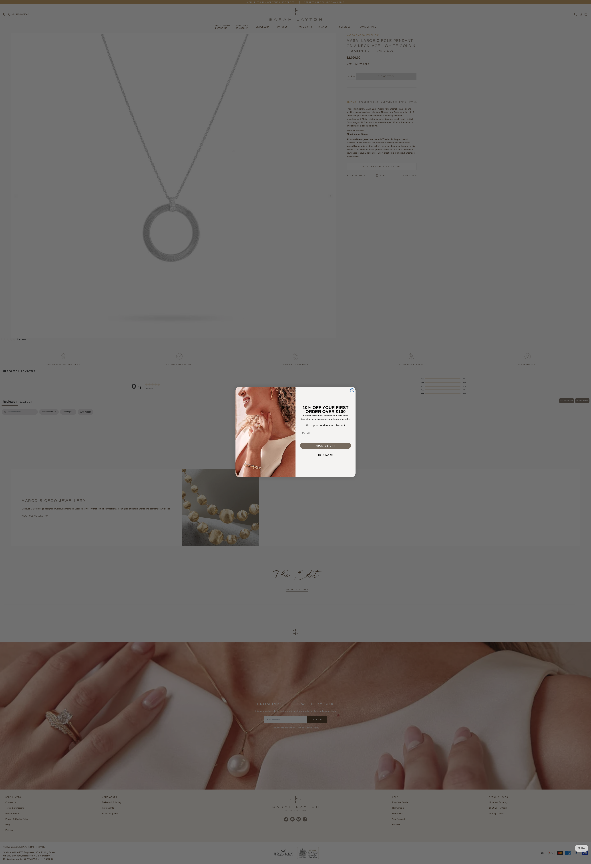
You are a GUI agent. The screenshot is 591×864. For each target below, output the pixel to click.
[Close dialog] (352, 390)
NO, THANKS (325, 455)
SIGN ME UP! (325, 445)
